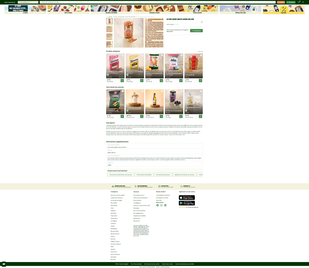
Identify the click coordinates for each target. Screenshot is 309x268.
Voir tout (200, 51)
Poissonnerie (114, 218)
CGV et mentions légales (121, 264)
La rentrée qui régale (116, 200)
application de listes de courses (184, 174)
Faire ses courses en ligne (118, 195)
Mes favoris (292, 2)
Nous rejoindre (137, 200)
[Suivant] (161, 32)
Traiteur (113, 226)
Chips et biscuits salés (130, 16)
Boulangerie (114, 228)
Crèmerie (113, 223)
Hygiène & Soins (115, 241)
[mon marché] (10, 2)
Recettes (282, 2)
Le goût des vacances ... (117, 197)
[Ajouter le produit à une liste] (202, 22)
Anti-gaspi (113, 257)
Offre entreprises (115, 254)
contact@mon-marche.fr (163, 195)
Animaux (113, 249)
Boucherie (113, 213)
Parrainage (136, 208)
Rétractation (136, 218)
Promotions (114, 251)
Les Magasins (136, 203)
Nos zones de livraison (139, 210)
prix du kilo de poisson (163, 174)
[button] (115, 68)
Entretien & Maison (116, 244)
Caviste (113, 236)
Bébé (112, 246)
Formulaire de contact (162, 197)
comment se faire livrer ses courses (121, 174)
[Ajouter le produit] (122, 80)
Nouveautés (114, 205)
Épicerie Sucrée (115, 233)
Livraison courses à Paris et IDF (141, 205)
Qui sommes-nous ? (138, 195)
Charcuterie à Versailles (144, 174)
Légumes (113, 210)
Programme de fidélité (139, 215)
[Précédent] (116, 32)
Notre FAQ (159, 200)
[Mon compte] (303, 2)
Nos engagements (138, 213)
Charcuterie (114, 215)
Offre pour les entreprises (140, 197)
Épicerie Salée (121, 16)
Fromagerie (114, 221)
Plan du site (136, 221)
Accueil (115, 16)
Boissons (113, 239)
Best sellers (114, 203)
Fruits (112, 208)
